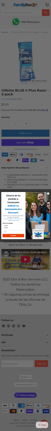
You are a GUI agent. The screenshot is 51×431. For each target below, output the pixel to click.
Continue (13, 235)
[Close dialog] (48, 193)
